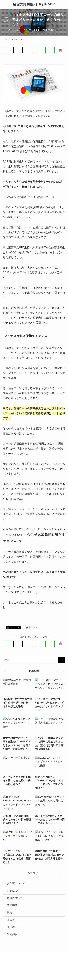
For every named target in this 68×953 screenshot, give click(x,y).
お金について (13, 30)
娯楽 (9, 912)
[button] (7, 50)
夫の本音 (12, 905)
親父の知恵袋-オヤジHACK (34, 4)
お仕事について (16, 883)
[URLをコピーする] (60, 50)
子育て (11, 920)
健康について (14, 898)
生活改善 (12, 927)
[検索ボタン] (63, 4)
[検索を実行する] (61, 660)
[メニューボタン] (4, 4)
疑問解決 (12, 934)
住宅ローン (31, 627)
